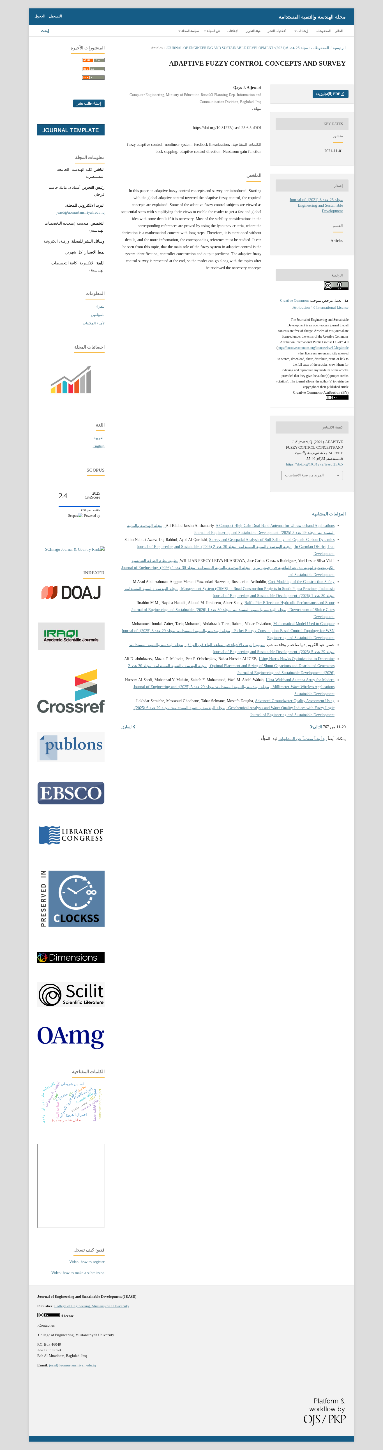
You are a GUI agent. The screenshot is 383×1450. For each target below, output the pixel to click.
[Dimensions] (71, 962)
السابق (127, 727)
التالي (317, 727)
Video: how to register (87, 1262)
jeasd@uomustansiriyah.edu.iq (80, 212)
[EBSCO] (71, 803)
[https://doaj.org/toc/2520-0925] (71, 602)
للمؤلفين (98, 315)
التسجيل (55, 16)
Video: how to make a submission (78, 1273)
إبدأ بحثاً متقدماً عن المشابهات (302, 739)
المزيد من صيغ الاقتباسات (304, 475)
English (99, 446)
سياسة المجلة (190, 31)
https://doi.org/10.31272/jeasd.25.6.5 (222, 128)
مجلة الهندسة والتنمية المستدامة (312, 17)
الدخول (39, 16)
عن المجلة (213, 31)
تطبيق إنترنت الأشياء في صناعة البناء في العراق (225, 645)
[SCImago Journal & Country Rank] (75, 549)
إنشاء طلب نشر (89, 103)
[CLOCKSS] (71, 931)
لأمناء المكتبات (94, 323)
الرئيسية (339, 48)
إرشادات (302, 31)
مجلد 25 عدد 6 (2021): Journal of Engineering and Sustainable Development (237, 48)
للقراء (100, 306)
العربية (99, 438)
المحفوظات (323, 31)
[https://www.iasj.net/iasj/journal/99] (71, 648)
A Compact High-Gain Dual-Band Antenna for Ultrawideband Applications (249, 526)
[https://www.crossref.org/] (71, 711)
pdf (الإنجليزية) (328, 94)
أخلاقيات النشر (277, 31)
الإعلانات (232, 31)
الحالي (339, 31)
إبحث (45, 31)
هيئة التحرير (253, 31)
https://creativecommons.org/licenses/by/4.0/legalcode (313, 348)
